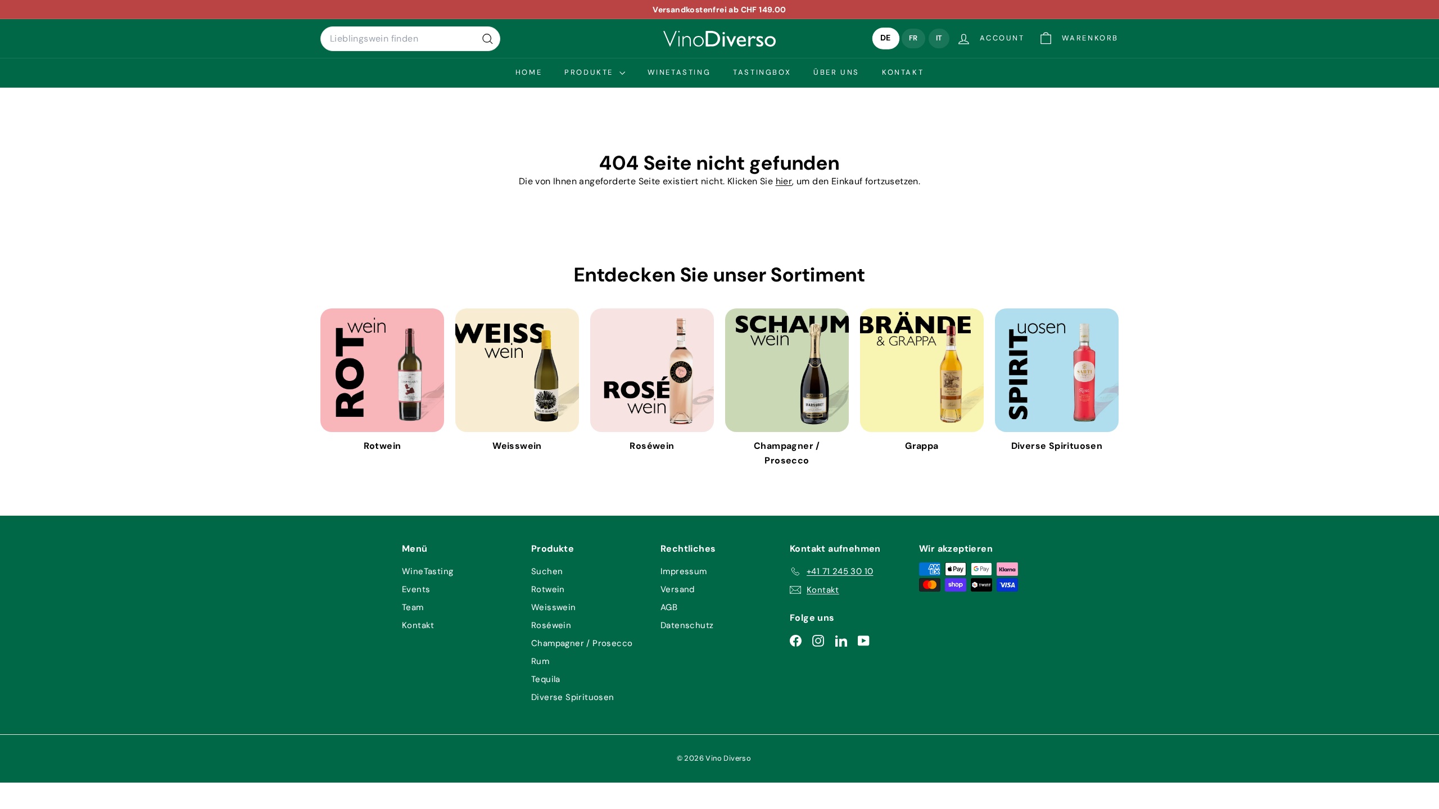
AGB (668, 607)
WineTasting (679, 72)
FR (913, 38)
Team (413, 607)
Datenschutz (686, 625)
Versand (677, 589)
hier (784, 181)
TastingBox (762, 72)
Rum (540, 661)
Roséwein (551, 625)
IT (939, 38)
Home (528, 72)
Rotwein (548, 589)
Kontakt (903, 72)
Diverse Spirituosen (572, 697)
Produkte (590, 72)
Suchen (547, 571)
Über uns (836, 72)
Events (416, 589)
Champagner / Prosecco (581, 643)
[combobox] (410, 38)
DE (886, 38)
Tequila (545, 679)
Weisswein (553, 607)
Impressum (683, 571)
